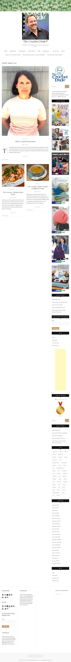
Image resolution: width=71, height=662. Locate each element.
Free (59, 470)
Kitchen (65, 479)
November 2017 (55, 521)
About (56, 96)
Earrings (54, 465)
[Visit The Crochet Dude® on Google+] (3, 597)
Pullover (54, 484)
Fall (53, 468)
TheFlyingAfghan (56, 492)
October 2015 (55, 555)
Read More (25, 156)
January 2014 (55, 560)
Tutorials (56, 51)
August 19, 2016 (25, 144)
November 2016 (55, 542)
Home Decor (31, 51)
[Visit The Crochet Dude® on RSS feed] (11, 595)
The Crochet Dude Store (54, 54)
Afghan (61, 451)
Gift (53, 473)
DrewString (64, 462)
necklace (65, 481)
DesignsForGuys (56, 462)
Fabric (64, 465)
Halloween (65, 473)
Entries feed (54, 340)
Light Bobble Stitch (56, 299)
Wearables (13, 51)
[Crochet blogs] (60, 402)
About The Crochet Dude (13, 54)
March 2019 (54, 507)
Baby (39, 51)
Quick (64, 484)
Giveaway (59, 473)
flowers (54, 470)
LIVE (54, 481)
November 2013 (55, 563)
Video (63, 51)
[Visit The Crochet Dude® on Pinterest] (9, 595)
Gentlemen (64, 470)
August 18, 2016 (12, 197)
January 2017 (55, 537)
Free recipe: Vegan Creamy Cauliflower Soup (38, 187)
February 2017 (55, 534)
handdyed (55, 476)
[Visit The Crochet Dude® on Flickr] (7, 595)
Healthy (64, 476)
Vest (53, 495)
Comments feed (55, 342)
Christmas (55, 459)
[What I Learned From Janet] (25, 101)
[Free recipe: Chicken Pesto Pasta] (13, 175)
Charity (65, 457)
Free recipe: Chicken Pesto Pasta (13, 193)
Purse (59, 484)
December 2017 (55, 518)
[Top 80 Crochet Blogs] (60, 399)
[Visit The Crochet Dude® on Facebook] (7, 597)
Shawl (63, 487)
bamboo (54, 454)
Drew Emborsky (5, 159)
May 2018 (54, 510)
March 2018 (54, 513)
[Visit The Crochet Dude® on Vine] (5, 606)
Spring (58, 490)
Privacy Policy (58, 594)
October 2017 (55, 523)
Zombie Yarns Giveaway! (57, 304)
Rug (59, 487)
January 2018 (55, 515)
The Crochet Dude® (35, 41)
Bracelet (54, 457)
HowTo (59, 479)
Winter (58, 495)
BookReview (60, 454)
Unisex (63, 492)
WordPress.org (55, 345)
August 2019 (55, 505)
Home (5, 51)
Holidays (54, 479)
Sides (54, 490)
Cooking (12, 189)
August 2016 (55, 550)
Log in (53, 337)
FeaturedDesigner (60, 468)
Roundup (54, 487)
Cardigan (60, 457)
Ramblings (46, 51)
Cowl (60, 459)
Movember (59, 481)
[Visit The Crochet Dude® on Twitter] (6, 597)
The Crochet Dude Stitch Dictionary (34, 54)
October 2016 (55, 544)
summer (63, 490)
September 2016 (55, 547)
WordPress (50, 660)
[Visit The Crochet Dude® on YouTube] (9, 606)
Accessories (22, 51)
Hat (59, 476)
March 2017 (54, 531)
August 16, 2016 (37, 191)
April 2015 (54, 558)
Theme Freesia (39, 660)
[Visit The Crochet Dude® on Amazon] (3, 595)
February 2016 (55, 552)
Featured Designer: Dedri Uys (58, 307)
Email (53, 320)
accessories (55, 451)
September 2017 (55, 526)
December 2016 (55, 539)
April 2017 (54, 529)
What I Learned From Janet (25, 141)
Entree (59, 465)
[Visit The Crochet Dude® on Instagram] (5, 595)
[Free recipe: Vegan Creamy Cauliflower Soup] (37, 172)
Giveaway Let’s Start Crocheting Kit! (60, 302)
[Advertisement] (60, 370)
